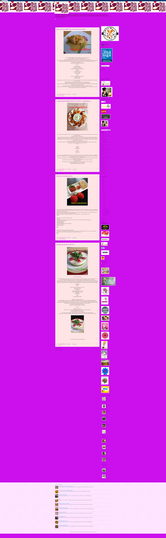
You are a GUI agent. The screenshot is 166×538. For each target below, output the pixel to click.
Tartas (102, 169)
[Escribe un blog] (73, 94)
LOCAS (60, 499)
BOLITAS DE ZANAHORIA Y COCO (63, 525)
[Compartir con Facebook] (75, 169)
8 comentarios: (69, 94)
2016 (102, 191)
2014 (102, 217)
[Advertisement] (71, 23)
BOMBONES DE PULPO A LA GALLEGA (64, 503)
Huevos (102, 151)
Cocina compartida (104, 416)
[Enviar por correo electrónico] (72, 94)
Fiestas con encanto (104, 457)
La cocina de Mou (104, 438)
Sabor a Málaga (80, 59)
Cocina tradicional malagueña (105, 142)
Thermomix (102, 171)
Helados (102, 150)
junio (103, 201)
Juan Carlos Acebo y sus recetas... (105, 467)
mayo (103, 202)
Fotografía (103, 474)
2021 (102, 184)
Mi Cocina (103, 396)
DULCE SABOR (104, 463)
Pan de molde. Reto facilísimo (104, 157)
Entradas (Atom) (61, 350)
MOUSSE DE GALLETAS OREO (63, 494)
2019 (102, 187)
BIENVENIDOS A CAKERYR (105, 436)
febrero (104, 206)
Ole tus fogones (104, 480)
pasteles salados (103, 159)
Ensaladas (102, 145)
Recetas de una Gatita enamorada (104, 423)
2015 (102, 192)
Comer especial (104, 429)
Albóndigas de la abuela (108, 446)
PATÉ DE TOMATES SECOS (64, 176)
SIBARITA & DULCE (104, 451)
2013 (102, 218)
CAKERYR (103, 435)
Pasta (101, 158)
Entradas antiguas (96, 348)
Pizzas (102, 162)
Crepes (102, 143)
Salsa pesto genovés (107, 417)
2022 (102, 183)
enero (103, 208)
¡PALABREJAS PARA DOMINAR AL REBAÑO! (108, 405)
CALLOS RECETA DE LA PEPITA (108, 425)
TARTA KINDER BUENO (62, 516)
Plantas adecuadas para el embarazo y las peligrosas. (105, 464)
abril (103, 204)
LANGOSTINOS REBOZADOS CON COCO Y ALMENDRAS (73, 101)
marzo (103, 205)
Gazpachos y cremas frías (104, 149)
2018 (102, 188)
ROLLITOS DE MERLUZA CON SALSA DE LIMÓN (71, 29)
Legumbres (102, 152)
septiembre (104, 197)
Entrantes (60, 345)
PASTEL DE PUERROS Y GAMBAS (63, 507)
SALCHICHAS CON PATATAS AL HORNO (107, 412)
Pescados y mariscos (61, 95)
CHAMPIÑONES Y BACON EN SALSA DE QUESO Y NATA (66, 486)
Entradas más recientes (59, 348)
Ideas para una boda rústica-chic (108, 458)
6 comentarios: (69, 237)
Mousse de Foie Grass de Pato (108, 440)
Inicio (78, 348)
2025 (102, 179)
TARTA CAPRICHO (107, 452)
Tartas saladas (103, 170)
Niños (102, 153)
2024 (102, 180)
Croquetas (102, 144)
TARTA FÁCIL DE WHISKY (62, 512)
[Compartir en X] (74, 94)
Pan (101, 156)
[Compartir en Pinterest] (75, 94)
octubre (104, 196)
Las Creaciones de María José (105, 410)
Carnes (102, 137)
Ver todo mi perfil (103, 264)
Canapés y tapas (61, 170)
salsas (102, 166)
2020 (102, 185)
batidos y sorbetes (103, 135)
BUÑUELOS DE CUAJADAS (108, 469)
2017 (102, 189)
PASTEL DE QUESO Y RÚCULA (65, 244)
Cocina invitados (103, 138)
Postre (102, 164)
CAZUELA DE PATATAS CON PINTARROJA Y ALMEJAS (66, 490)
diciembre (104, 193)
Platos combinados (103, 163)
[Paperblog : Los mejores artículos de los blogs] (103, 102)
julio (103, 200)
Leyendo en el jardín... (107, 475)
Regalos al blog (103, 165)
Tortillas (102, 172)
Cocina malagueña (103, 139)
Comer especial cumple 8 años (107, 430)
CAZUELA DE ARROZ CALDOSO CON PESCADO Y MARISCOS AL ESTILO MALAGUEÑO (106, 399)
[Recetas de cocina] (103, 112)
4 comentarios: (69, 169)
